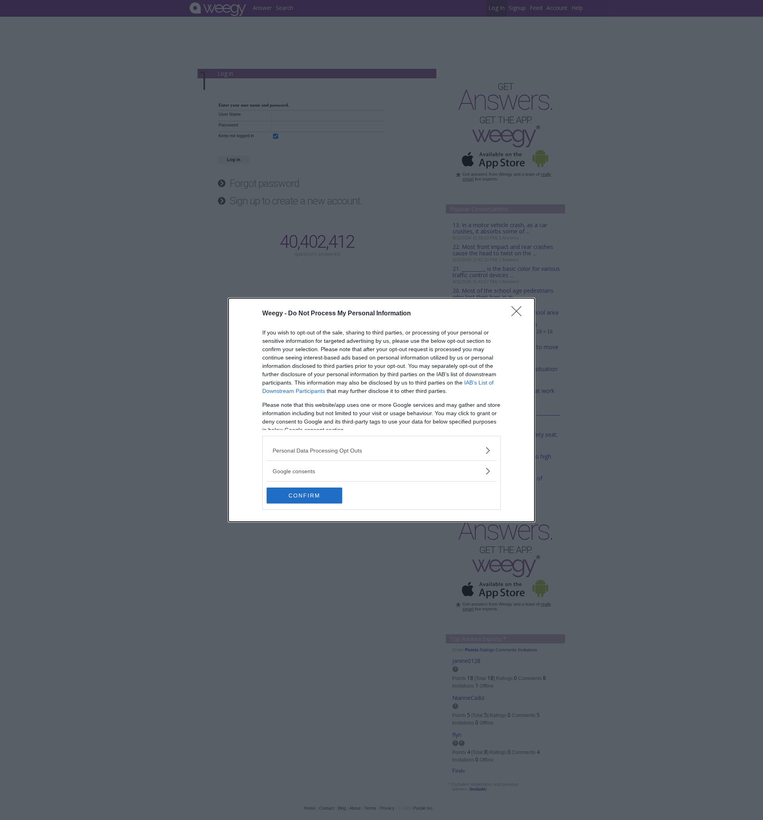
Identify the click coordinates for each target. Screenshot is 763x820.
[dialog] (381, 410)
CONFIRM (304, 495)
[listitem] (381, 450)
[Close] (519, 313)
